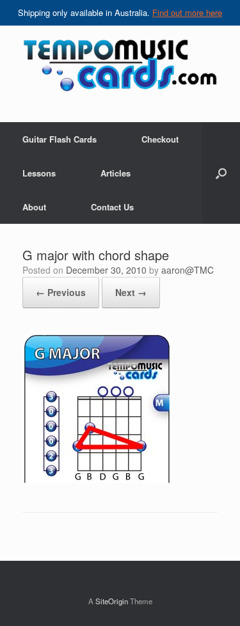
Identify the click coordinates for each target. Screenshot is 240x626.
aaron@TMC (187, 269)
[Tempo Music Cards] (120, 65)
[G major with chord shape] (97, 479)
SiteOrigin (111, 601)
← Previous (61, 292)
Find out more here (187, 12)
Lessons (39, 173)
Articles (115, 173)
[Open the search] (221, 173)
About (34, 207)
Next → (131, 292)
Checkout (160, 139)
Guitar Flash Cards (59, 139)
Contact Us (112, 207)
